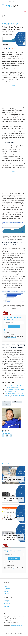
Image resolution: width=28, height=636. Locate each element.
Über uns (6, 586)
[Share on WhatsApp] (15, 48)
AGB (5, 589)
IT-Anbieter (6, 608)
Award (5, 605)
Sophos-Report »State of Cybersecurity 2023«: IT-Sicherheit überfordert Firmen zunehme (14, 395)
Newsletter (6, 606)
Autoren (6, 610)
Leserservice (7, 603)
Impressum (6, 591)
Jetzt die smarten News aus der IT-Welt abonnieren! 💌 (13, 318)
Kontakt (6, 585)
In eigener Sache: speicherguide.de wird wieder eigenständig (12, 479)
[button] (4, 15)
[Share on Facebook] (3, 48)
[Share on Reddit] (12, 48)
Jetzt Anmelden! (14, 327)
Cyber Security (18, 402)
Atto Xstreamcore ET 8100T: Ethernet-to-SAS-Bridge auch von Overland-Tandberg (13, 537)
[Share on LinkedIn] (9, 48)
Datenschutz (7, 588)
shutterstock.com (11, 629)
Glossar (6, 601)
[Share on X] (6, 48)
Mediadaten (6, 600)
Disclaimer (6, 593)
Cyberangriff (7, 404)
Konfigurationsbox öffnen (16, 625)
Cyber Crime (7, 402)
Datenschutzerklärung (11, 337)
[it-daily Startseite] (12, 6)
